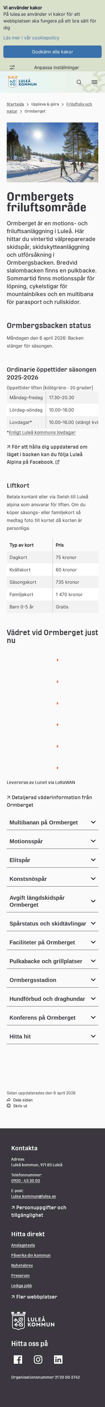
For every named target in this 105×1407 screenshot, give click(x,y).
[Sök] (79, 82)
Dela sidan (22, 1099)
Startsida (15, 104)
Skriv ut (20, 1105)
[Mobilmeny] (94, 82)
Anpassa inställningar (56, 67)
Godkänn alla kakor (52, 51)
